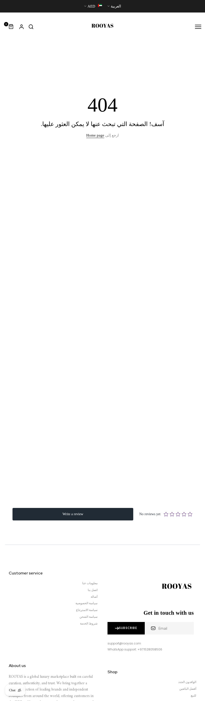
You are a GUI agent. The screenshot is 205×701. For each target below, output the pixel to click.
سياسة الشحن (89, 617)
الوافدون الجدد (187, 682)
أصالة (94, 597)
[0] (11, 27)
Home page (95, 135)
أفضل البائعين (187, 689)
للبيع (193, 695)
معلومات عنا (90, 583)
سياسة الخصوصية (87, 603)
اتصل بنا (93, 590)
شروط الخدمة (89, 623)
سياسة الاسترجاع (87, 610)
